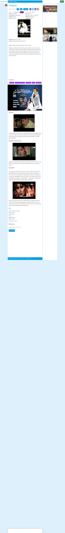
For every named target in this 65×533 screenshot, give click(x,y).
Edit (18, 9)
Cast (33, 96)
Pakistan (14, 18)
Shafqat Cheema (12, 249)
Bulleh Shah (33, 54)
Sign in (62, 1)
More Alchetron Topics (13, 253)
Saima (29, 15)
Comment (26, 9)
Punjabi (31, 18)
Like (21, 9)
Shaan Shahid (11, 243)
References (38, 96)
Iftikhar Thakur (12, 251)
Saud (10, 247)
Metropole (30, 177)
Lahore (33, 175)
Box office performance (20, 96)
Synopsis (11, 96)
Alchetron (4, 1)
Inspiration (28, 96)
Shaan (34, 15)
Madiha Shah (28, 150)
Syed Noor (14, 13)
